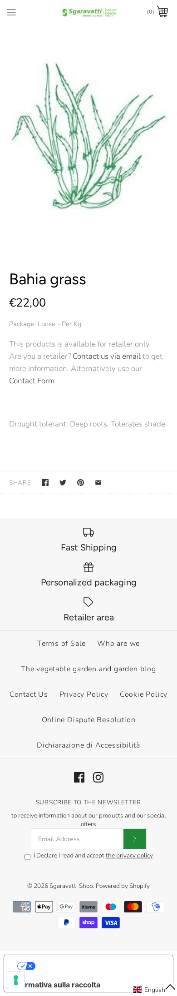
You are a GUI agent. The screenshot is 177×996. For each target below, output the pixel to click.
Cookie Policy (143, 694)
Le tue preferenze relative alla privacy (97, 966)
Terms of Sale (61, 644)
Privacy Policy (83, 694)
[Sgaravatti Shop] (88, 12)
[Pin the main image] (80, 482)
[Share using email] (98, 482)
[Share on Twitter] (62, 482)
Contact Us (29, 694)
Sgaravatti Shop (71, 886)
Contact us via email (107, 356)
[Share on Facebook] (45, 482)
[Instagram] (98, 777)
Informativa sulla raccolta (55, 984)
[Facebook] (79, 777)
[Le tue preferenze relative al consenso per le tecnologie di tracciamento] (16, 980)
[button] (154, 989)
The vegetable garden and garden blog (88, 669)
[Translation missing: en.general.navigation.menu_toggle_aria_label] (11, 11)
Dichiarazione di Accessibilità (88, 745)
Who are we (118, 644)
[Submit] (134, 839)
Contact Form (31, 381)
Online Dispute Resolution (89, 720)
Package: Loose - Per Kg (45, 323)
